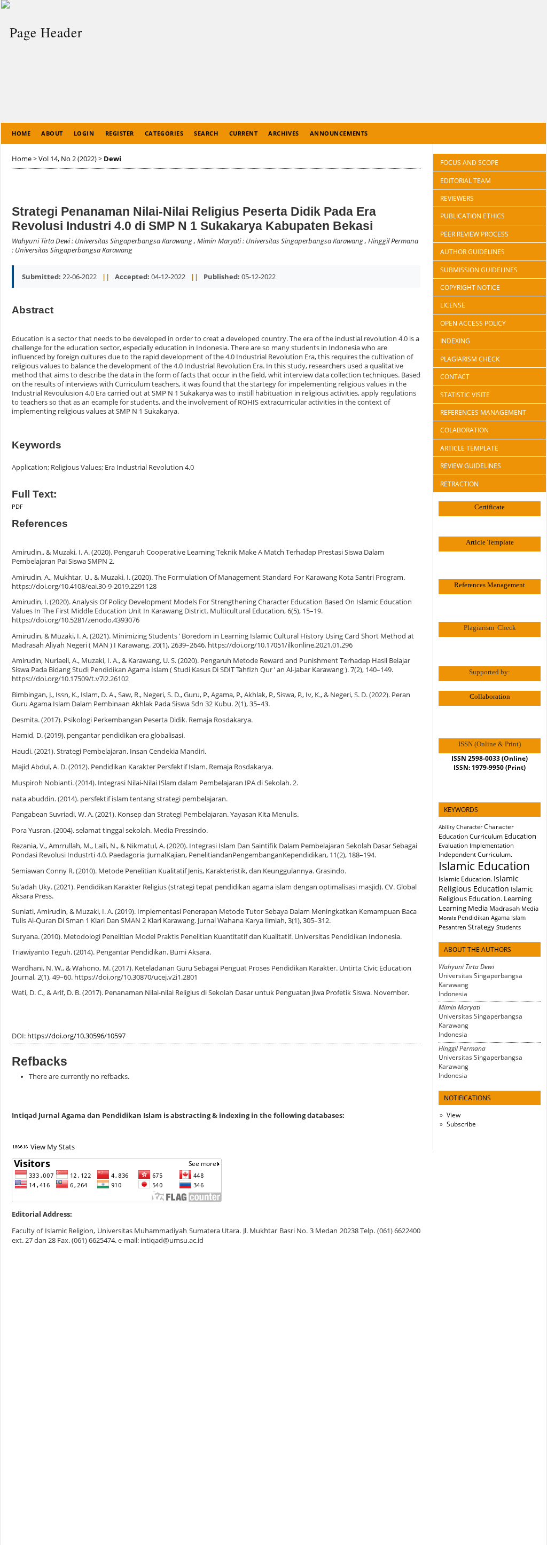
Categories (164, 133)
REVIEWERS (457, 198)
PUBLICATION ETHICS (472, 215)
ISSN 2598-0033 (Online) (489, 758)
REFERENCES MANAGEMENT (483, 412)
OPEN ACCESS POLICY (473, 323)
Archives (283, 133)
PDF (17, 506)
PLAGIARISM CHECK (469, 359)
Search (206, 133)
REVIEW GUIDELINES (470, 465)
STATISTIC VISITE (465, 394)
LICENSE (452, 305)
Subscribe (461, 1124)
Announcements (339, 133)
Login (84, 133)
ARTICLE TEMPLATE (469, 448)
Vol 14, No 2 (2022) (67, 158)
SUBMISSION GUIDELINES (479, 269)
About (52, 133)
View (453, 1115)
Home (21, 133)
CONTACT (455, 376)
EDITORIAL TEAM (465, 180)
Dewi (112, 158)
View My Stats (52, 1147)
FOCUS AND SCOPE (469, 162)
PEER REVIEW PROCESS (474, 234)
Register (119, 133)
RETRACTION (459, 483)
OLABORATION (464, 430)
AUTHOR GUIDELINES (472, 251)
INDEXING (455, 340)
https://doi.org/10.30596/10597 (76, 1035)
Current (243, 133)
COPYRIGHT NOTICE (470, 287)
